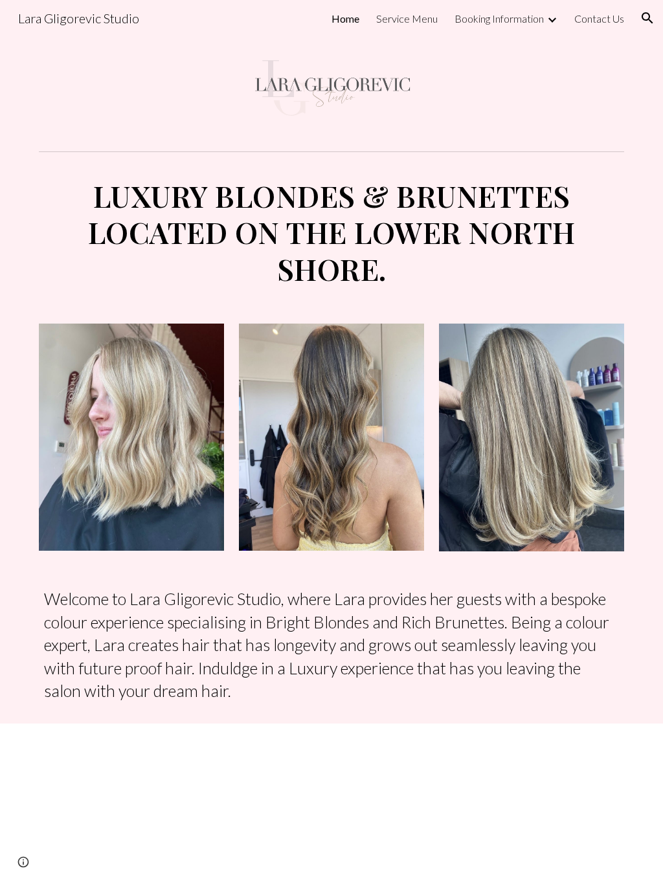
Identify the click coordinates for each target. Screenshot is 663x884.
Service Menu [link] (407, 18)
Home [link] (345, 18)
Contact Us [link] (599, 18)
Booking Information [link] (499, 18)
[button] (647, 18)
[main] (332, 233)
